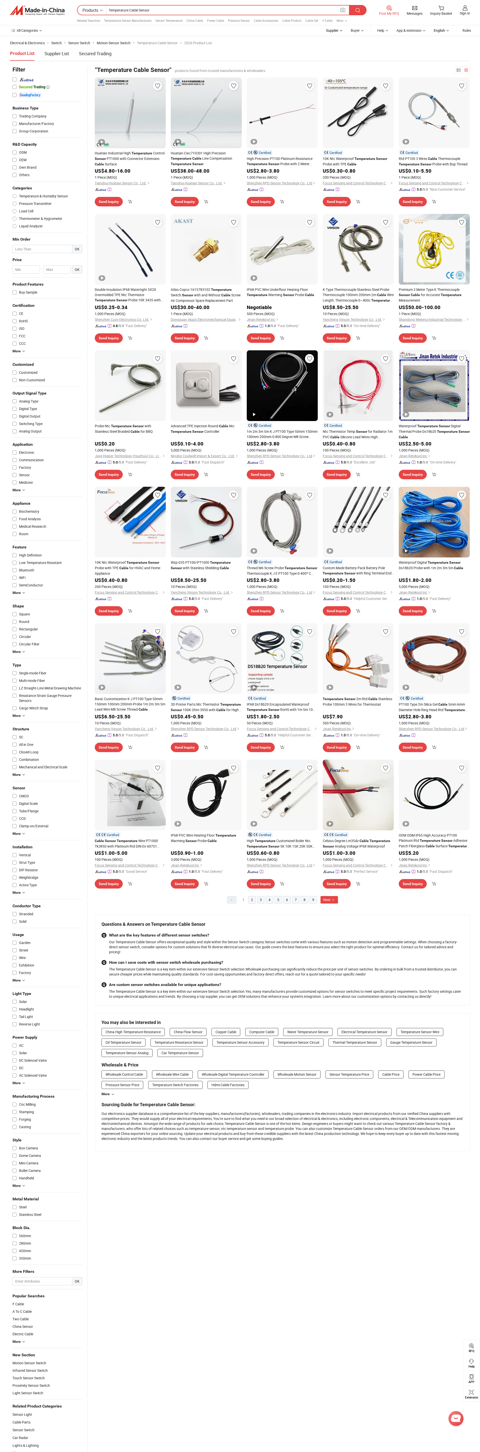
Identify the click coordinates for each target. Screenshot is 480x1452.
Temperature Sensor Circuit (299, 1042)
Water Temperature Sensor (307, 1031)
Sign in (465, 13)
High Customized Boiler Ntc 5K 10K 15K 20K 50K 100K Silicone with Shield (279, 843)
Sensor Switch (23, 1430)
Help (380, 30)
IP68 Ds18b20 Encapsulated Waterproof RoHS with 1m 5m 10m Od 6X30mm (281, 707)
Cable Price (391, 1074)
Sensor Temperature (169, 20)
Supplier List (56, 53)
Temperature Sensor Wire (419, 1031)
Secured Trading (95, 53)
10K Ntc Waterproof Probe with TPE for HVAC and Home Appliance (127, 568)
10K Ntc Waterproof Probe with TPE (355, 161)
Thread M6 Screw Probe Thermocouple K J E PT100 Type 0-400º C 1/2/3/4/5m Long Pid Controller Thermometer (282, 570)
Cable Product (292, 20)
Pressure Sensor (239, 20)
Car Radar (20, 1437)
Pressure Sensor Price (122, 1084)
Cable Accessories (266, 20)
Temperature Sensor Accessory (240, 1042)
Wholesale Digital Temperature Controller (233, 1074)
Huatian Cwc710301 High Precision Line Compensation (201, 158)
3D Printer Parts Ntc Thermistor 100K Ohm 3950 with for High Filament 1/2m (206, 707)
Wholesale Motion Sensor (297, 1074)
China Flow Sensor (188, 1031)
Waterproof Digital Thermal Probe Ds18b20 (434, 431)
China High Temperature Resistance (133, 1031)
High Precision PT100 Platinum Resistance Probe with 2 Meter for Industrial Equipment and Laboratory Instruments (279, 161)
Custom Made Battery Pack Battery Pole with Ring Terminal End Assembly (357, 570)
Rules (466, 30)
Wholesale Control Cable (124, 1074)
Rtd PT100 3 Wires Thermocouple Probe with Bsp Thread (433, 161)
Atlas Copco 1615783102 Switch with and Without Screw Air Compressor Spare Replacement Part (206, 295)
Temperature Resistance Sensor (179, 1042)
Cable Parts (21, 1422)
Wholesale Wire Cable (172, 1074)
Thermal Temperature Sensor (354, 1042)
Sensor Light (22, 1414)
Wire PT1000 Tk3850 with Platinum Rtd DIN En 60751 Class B (126, 843)
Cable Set (312, 20)
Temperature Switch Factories (175, 1084)
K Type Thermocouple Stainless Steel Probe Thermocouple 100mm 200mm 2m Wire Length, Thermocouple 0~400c (358, 295)
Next (327, 899)
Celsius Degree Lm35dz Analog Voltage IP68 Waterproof (356, 843)
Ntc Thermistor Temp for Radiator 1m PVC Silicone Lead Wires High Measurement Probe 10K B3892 (358, 434)
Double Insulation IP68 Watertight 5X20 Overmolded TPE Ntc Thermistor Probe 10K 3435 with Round (128, 295)
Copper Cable (226, 1031)
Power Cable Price (426, 1074)
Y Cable (327, 20)
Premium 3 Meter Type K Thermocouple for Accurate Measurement (430, 295)
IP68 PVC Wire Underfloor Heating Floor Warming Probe (280, 292)
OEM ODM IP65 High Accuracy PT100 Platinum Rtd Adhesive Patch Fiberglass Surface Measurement (434, 841)
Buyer (355, 30)
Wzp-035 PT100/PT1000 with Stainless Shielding (201, 565)
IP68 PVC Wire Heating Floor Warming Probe (203, 838)
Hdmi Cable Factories (228, 1084)
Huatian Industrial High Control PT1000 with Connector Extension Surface (129, 158)
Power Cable (215, 20)
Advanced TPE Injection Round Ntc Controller (202, 429)
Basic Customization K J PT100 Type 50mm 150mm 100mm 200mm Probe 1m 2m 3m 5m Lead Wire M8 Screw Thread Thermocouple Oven (130, 704)
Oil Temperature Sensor (124, 1042)
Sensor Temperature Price (349, 1074)
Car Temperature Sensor (180, 1052)
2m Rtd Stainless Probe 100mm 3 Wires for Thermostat (357, 701)
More (106, 1094)
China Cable (194, 20)
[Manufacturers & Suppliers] (37, 10)
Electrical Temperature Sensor (365, 1031)
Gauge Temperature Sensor (411, 1042)
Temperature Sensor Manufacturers (128, 20)
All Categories (27, 30)
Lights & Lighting (25, 1445)
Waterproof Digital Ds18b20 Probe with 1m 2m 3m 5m (431, 565)
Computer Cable (261, 1031)
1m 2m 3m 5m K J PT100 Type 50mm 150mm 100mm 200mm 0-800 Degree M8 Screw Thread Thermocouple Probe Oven (282, 434)
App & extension (409, 30)
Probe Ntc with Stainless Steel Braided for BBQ (124, 429)
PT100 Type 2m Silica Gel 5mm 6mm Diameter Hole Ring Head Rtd (432, 707)
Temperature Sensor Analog (127, 1052)
